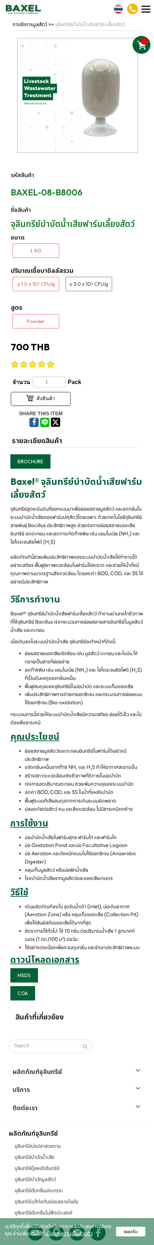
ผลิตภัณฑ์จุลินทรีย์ (37, 1072)
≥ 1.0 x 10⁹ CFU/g (36, 284)
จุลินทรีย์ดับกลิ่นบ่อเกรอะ (39, 1190)
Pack (74, 382)
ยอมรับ (131, 1231)
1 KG (36, 251)
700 (30, 347)
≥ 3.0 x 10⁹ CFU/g (88, 284)
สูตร (16, 307)
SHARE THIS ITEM (41, 413)
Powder (36, 321)
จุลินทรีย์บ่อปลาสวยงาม (38, 1146)
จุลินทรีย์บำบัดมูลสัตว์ (35, 1179)
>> (34, 24)
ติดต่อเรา (25, 1108)
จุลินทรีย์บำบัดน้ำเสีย (34, 1157)
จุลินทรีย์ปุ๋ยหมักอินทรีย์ (37, 1168)
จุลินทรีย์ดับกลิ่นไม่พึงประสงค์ (43, 1213)
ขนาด (18, 237)
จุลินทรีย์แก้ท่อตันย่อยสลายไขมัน (46, 1201)
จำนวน (21, 382)
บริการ (21, 1090)
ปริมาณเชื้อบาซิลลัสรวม (42, 270)
